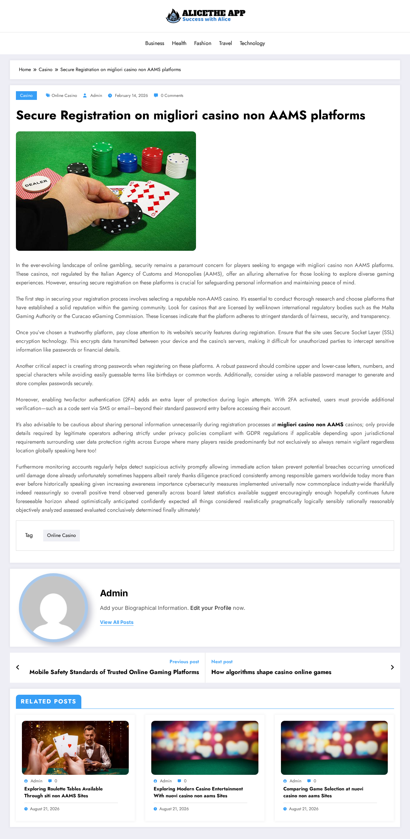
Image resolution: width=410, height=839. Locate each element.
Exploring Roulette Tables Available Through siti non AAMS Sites (63, 792)
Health (179, 43)
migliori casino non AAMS (310, 424)
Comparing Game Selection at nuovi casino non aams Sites (323, 792)
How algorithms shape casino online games (271, 672)
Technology (252, 43)
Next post (222, 661)
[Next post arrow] (392, 668)
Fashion (202, 43)
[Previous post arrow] (18, 668)
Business (154, 43)
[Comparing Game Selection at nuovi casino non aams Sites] (334, 747)
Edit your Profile (210, 608)
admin (96, 95)
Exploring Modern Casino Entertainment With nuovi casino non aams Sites (198, 792)
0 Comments (172, 95)
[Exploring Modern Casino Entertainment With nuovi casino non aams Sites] (204, 747)
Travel (225, 43)
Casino (26, 95)
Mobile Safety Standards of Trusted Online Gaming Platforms (114, 672)
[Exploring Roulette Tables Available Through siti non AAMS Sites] (75, 747)
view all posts (117, 622)
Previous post (184, 661)
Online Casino (64, 95)
